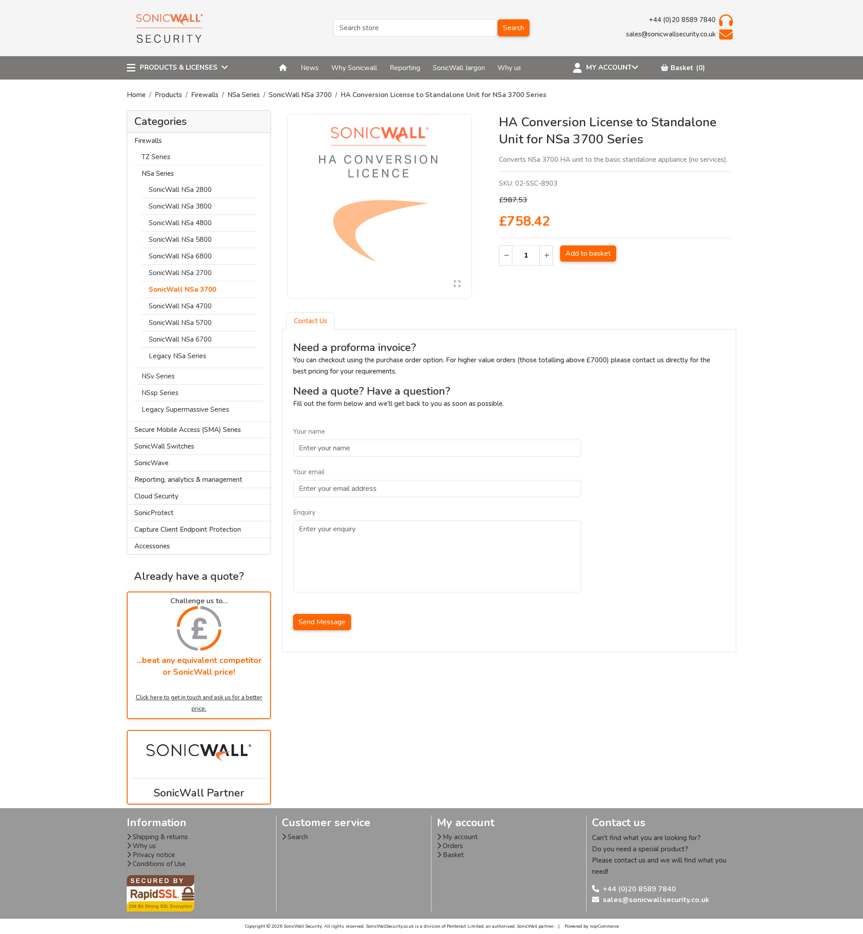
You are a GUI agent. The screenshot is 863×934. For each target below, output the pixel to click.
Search (513, 28)
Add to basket (588, 253)
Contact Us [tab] (310, 320)
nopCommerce (604, 926)
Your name (309, 431)
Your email (309, 471)
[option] (380, 206)
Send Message (322, 622)
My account (459, 836)
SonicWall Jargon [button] (459, 67)
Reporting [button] (405, 67)
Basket (452, 854)
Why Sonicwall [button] (354, 67)
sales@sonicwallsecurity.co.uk (656, 900)
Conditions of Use (158, 863)
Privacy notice (153, 854)
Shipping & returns (159, 836)
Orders (452, 845)
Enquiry (304, 512)
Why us (143, 845)
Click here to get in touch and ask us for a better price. (199, 703)
